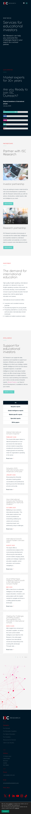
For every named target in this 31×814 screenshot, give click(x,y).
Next (25, 657)
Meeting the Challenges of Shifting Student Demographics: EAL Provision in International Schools (15, 619)
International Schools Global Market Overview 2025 (15, 540)
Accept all (5, 811)
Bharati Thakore (12, 382)
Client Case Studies (8, 743)
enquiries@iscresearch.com (11, 783)
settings (17, 808)
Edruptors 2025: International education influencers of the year (14, 469)
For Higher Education (9, 734)
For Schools (6, 728)
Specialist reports (16, 418)
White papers (15, 422)
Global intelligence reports (15, 410)
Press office (6, 787)
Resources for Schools (9, 740)
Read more (8, 203)
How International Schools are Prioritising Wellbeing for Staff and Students (14, 501)
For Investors (6, 737)
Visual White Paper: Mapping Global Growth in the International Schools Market (15, 581)
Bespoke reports (15, 406)
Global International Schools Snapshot (13, 433)
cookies (10, 803)
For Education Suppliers (10, 731)
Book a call (9, 392)
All (15, 403)
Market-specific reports (15, 414)
